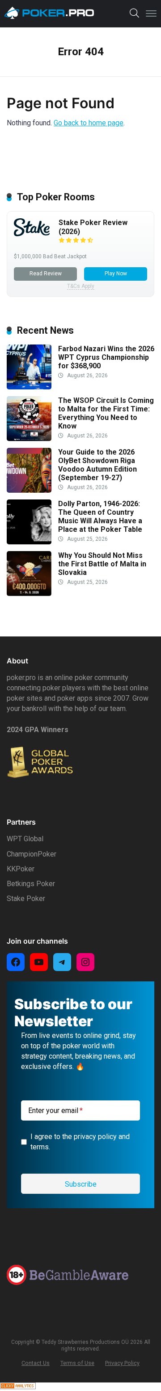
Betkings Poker (31, 883)
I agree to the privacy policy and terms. (80, 1141)
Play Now (116, 273)
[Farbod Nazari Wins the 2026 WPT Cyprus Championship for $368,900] (29, 387)
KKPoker (20, 869)
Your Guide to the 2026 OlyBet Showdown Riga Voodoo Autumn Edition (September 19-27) (97, 465)
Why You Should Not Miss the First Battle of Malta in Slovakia (102, 564)
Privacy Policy (122, 1363)
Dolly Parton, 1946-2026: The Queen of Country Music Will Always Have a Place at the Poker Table (100, 516)
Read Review (46, 273)
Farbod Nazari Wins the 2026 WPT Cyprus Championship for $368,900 (106, 357)
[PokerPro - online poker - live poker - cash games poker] (49, 13)
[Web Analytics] (18, 1386)
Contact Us (35, 1363)
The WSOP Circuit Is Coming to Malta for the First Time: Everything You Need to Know (106, 413)
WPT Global (25, 839)
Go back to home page (88, 123)
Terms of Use (77, 1363)
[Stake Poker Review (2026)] (32, 234)
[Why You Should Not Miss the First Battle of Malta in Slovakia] (29, 593)
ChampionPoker (31, 854)
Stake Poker (26, 898)
